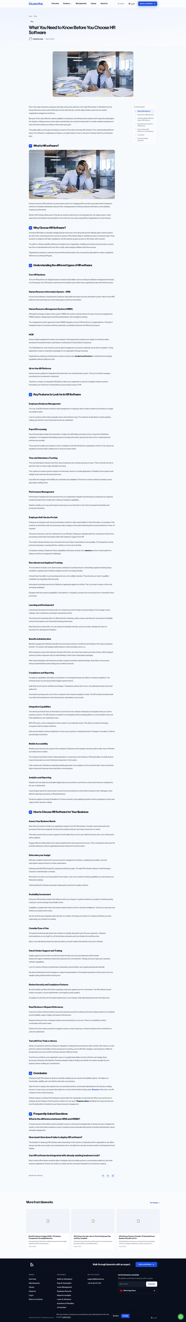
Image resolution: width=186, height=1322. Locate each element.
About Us (104, 3)
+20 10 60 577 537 (94, 1283)
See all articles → (155, 1203)
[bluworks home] (36, 3)
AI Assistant (61, 1307)
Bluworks (95, 1089)
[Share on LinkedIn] (108, 1176)
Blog (35, 16)
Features (66, 3)
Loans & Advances (64, 1299)
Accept (125, 1316)
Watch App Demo (129, 1290)
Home (30, 16)
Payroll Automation (64, 1283)
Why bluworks (81, 3)
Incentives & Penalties (65, 1303)
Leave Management (64, 1287)
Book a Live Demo (145, 1264)
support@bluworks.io (96, 1279)
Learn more (66, 1317)
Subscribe (151, 1284)
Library (93, 3)
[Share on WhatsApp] (113, 1176)
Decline (116, 1316)
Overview (55, 3)
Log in (122, 3)
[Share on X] (103, 1176)
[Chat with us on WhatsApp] (180, 1316)
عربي (155, 1317)
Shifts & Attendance (64, 1279)
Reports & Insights (64, 1295)
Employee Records (64, 1291)
